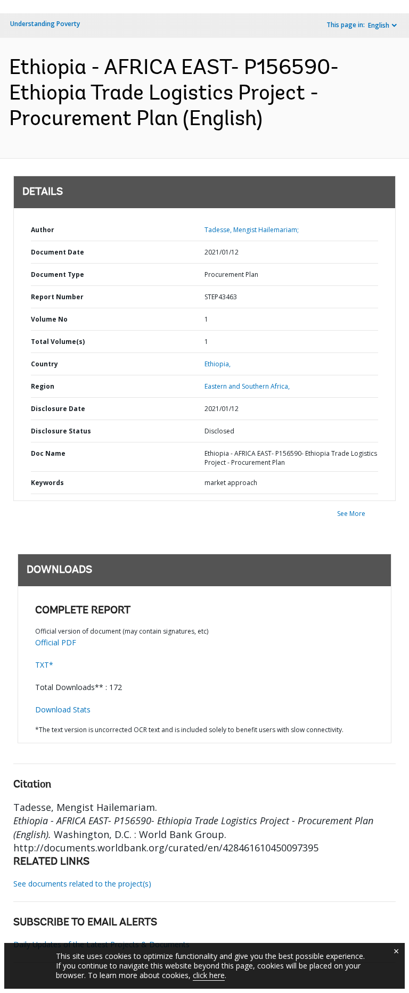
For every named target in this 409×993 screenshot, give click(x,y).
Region (42, 386)
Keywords (47, 482)
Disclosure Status (61, 431)
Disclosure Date (58, 408)
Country (44, 363)
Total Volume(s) (58, 341)
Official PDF (55, 642)
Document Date (57, 252)
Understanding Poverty (45, 23)
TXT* (44, 665)
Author (42, 229)
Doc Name (48, 453)
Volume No (49, 319)
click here (209, 975)
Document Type (57, 274)
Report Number (57, 296)
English (378, 25)
